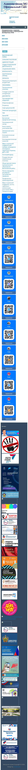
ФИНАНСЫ (5, 78)
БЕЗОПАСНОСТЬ (7, 71)
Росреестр (5, 105)
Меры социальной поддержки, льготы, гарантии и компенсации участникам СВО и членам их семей (8, 187)
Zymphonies (17, 767)
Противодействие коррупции (7, 99)
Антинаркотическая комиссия (8, 136)
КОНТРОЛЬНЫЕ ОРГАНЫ (7, 75)
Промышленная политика (7, 88)
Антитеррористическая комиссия (9, 140)
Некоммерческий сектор (7, 123)
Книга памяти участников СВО (7, 127)
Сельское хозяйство (12, 21)
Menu (14, 27)
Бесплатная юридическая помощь (9, 119)
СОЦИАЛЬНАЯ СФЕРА (8, 69)
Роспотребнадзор (7, 155)
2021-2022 (5, 42)
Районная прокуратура (9, 110)
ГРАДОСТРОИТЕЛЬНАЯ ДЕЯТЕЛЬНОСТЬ (9, 65)
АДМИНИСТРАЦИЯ (8, 62)
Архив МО (5, 115)
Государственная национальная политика (7, 159)
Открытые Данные (7, 103)
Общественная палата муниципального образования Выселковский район (9, 165)
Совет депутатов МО (8, 108)
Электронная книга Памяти (8, 131)
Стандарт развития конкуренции (8, 92)
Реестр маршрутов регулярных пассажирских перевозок (8, 173)
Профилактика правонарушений (7, 179)
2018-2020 (5, 45)
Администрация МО (14, 17)
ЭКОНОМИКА (6, 85)
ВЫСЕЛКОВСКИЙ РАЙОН (7, 56)
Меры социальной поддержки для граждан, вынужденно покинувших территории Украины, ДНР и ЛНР (9, 148)
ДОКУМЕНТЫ (6, 96)
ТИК (3, 113)
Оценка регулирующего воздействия (9, 81)
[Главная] (14, 11)
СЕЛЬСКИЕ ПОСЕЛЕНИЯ (9, 59)
